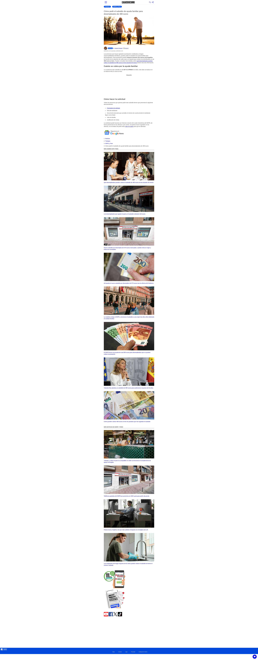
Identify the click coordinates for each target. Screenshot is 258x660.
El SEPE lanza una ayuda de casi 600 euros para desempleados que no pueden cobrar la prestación (127, 353)
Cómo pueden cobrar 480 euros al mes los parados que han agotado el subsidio (127, 421)
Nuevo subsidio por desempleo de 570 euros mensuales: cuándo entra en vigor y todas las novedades (127, 248)
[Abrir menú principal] (106, 2)
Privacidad (133, 651)
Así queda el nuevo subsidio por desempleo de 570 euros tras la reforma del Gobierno (129, 283)
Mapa (113, 651)
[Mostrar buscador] (150, 2)
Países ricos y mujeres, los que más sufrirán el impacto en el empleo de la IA (126, 529)
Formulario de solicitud (113, 108)
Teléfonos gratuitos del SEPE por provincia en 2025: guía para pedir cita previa (126, 496)
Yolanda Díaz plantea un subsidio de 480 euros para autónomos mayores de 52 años (128, 388)
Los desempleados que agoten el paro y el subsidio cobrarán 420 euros (124, 214)
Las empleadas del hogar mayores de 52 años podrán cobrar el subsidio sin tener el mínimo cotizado (128, 564)
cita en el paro (129, 126)
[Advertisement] (129, 86)
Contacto (120, 651)
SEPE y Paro (117, 6)
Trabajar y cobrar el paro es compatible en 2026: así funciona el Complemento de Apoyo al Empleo (127, 461)
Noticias (107, 138)
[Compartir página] (152, 2)
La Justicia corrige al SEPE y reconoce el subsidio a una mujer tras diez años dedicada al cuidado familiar (129, 317)
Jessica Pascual (118, 48)
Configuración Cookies (143, 651)
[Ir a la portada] (128, 2)
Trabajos (107, 6)
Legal (126, 651)
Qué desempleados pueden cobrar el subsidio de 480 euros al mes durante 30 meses (129, 182)
